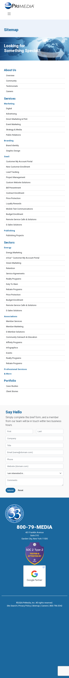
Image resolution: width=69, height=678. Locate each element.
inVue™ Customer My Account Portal (22, 258)
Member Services (14, 321)
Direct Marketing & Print (16, 119)
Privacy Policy (24, 606)
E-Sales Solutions (14, 224)
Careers (9, 91)
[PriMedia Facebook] (28, 610)
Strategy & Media (14, 129)
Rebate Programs (14, 289)
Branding (8, 140)
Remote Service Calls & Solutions (21, 219)
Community (11, 81)
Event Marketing (13, 124)
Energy (7, 247)
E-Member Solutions (15, 332)
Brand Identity (12, 145)
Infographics (12, 347)
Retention (10, 268)
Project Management (15, 177)
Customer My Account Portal (19, 161)
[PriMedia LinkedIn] (40, 610)
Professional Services (15, 369)
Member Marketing (14, 326)
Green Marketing (13, 263)
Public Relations (13, 135)
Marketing (9, 103)
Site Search (12, 606)
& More (8, 374)
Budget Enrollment (14, 214)
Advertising (11, 114)
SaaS (6, 156)
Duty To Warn (12, 284)
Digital (9, 108)
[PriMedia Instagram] (34, 610)
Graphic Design (13, 151)
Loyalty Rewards (13, 203)
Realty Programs (13, 279)
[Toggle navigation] (9, 13)
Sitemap (36, 606)
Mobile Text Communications (19, 209)
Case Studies (12, 386)
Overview (10, 75)
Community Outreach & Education (21, 337)
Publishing (9, 230)
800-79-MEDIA (34, 527)
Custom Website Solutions (18, 182)
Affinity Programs (14, 342)
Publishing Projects (15, 235)
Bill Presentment (13, 188)
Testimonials (12, 86)
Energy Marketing (14, 252)
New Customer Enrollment (18, 167)
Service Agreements (15, 273)
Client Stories (12, 391)
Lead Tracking (12, 172)
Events (9, 353)
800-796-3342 (56, 606)
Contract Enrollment (15, 193)
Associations (10, 316)
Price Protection (13, 198)
